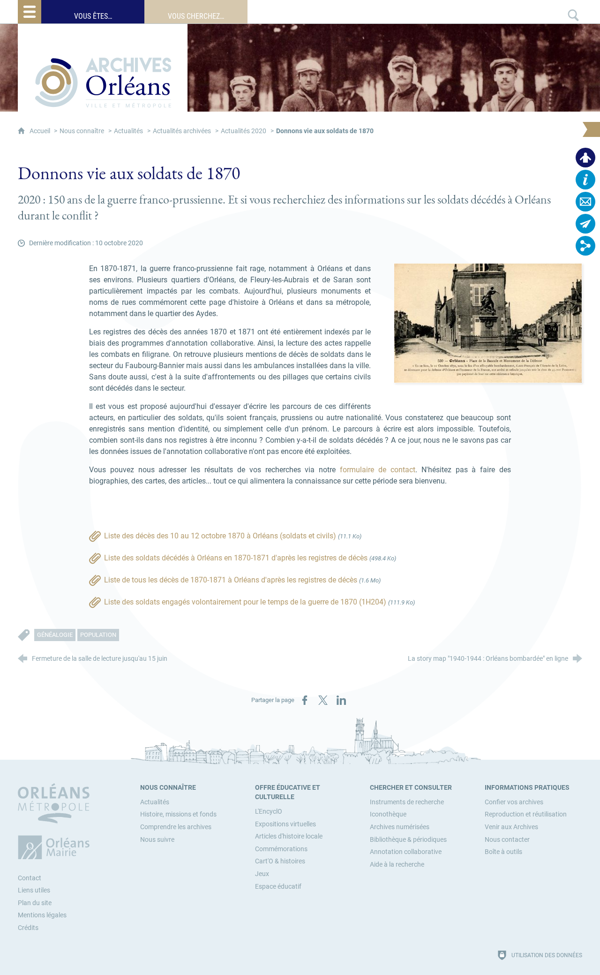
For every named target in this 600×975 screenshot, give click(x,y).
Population (98, 634)
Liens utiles (34, 890)
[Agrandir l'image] (488, 322)
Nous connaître (82, 131)
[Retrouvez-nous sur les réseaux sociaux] (585, 246)
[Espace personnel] (585, 157)
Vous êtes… (93, 16)
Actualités (128, 131)
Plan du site (35, 903)
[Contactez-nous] (585, 202)
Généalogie (55, 634)
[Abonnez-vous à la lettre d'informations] (585, 224)
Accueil (41, 131)
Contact (29, 878)
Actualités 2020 (243, 131)
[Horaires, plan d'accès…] (585, 179)
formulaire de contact (377, 469)
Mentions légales (42, 915)
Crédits (28, 928)
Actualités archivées (182, 131)
